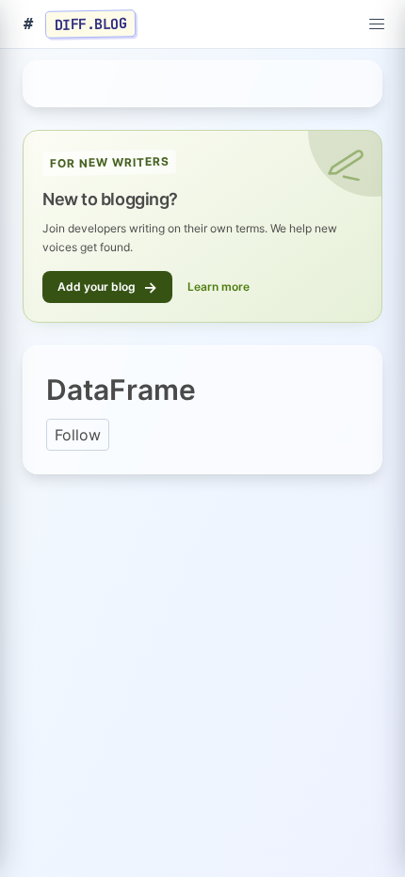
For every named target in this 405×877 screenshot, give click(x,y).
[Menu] (377, 24)
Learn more (218, 286)
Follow (78, 434)
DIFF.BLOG (91, 23)
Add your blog (107, 287)
